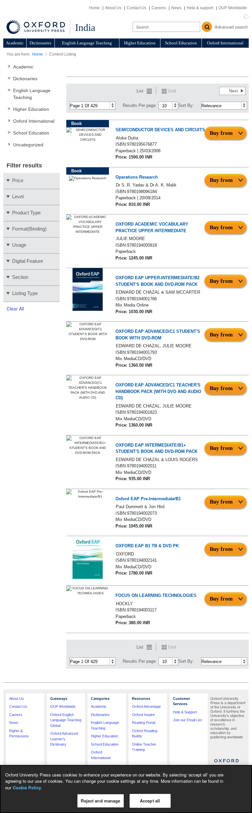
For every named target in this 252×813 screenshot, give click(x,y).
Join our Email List (187, 720)
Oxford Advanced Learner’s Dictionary (64, 738)
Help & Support (185, 712)
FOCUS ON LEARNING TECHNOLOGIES (156, 595)
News (176, 8)
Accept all (150, 801)
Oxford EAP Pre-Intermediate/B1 (148, 498)
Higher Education (140, 42)
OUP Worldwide (233, 8)
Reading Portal (143, 723)
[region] (126, 789)
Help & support (200, 8)
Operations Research (137, 177)
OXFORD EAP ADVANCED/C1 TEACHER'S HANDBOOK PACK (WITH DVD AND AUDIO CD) (158, 391)
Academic (15, 42)
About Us (113, 8)
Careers (159, 8)
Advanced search (231, 27)
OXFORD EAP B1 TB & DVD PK (147, 545)
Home (94, 8)
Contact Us (136, 8)
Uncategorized (28, 144)
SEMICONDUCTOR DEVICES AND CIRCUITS (160, 129)
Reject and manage (100, 801)
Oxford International (225, 42)
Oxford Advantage (146, 706)
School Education (181, 42)
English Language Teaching (87, 42)
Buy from (221, 133)
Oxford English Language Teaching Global (65, 720)
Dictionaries (40, 42)
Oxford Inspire (143, 715)
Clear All (15, 308)
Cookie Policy (27, 787)
